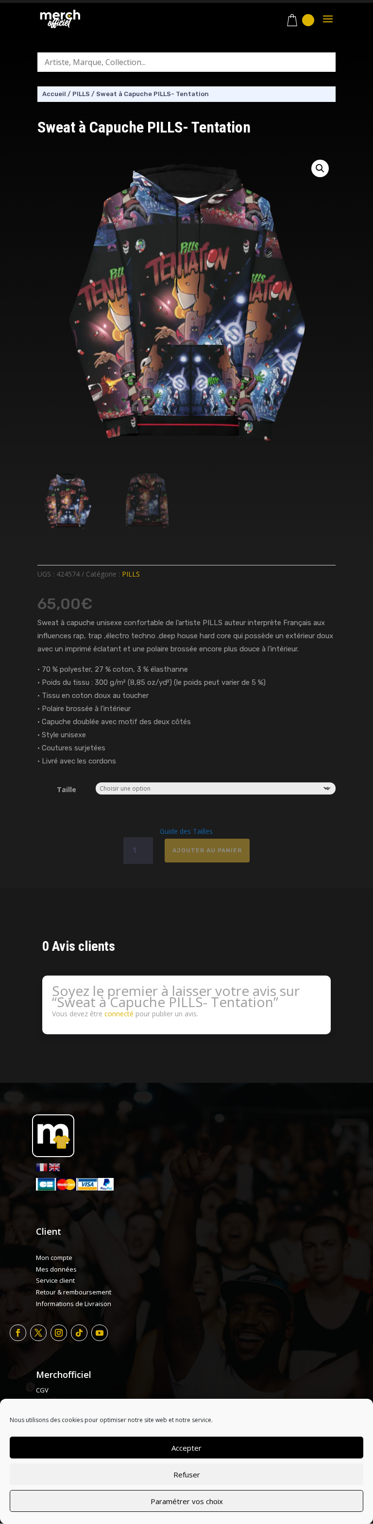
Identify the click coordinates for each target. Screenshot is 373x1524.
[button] (320, 168)
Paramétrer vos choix (187, 1501)
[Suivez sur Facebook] (18, 1333)
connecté (119, 1013)
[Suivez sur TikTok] (79, 1333)
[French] (42, 1166)
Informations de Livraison (73, 1303)
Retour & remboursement (73, 1292)
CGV (42, 1390)
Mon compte (54, 1257)
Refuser (186, 1474)
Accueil (54, 94)
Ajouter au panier (207, 850)
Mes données (56, 1269)
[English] (55, 1166)
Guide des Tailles (186, 831)
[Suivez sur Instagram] (59, 1333)
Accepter (186, 1448)
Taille (66, 789)
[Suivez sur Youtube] (99, 1333)
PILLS (81, 94)
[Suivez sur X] (38, 1333)
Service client (55, 1280)
